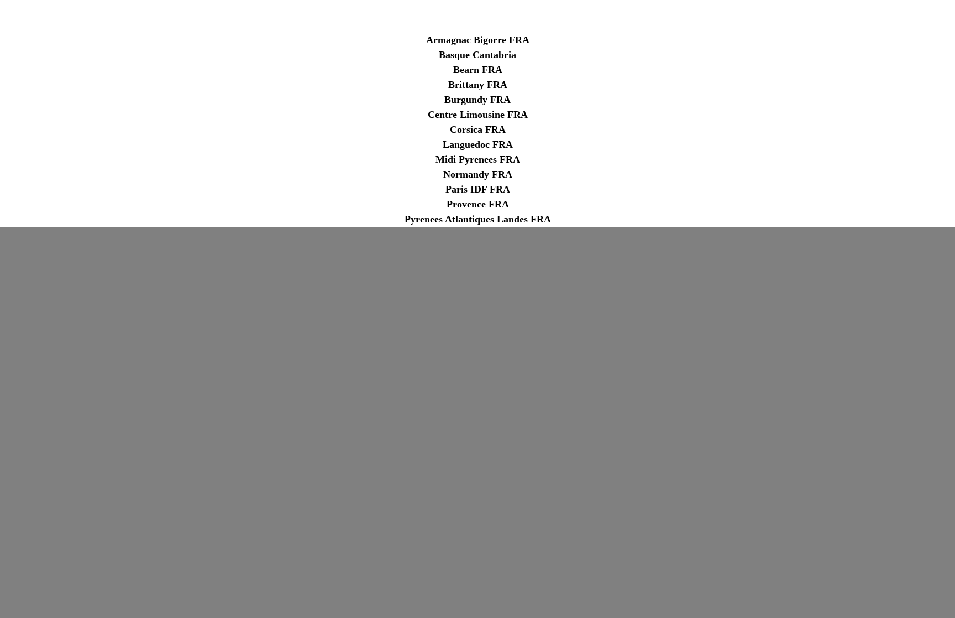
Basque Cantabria (477, 54)
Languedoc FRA (478, 144)
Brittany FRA (477, 84)
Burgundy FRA (477, 99)
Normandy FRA (477, 174)
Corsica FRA (478, 129)
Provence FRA (478, 204)
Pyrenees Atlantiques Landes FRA (478, 219)
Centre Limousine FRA (478, 114)
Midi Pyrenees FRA (477, 159)
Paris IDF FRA (477, 189)
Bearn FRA (477, 69)
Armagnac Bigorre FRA (477, 39)
